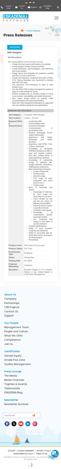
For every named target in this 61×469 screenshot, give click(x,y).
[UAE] (30, 3)
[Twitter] (13, 423)
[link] (33, 30)
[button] (56, 17)
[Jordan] (26, 3)
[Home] (22, 30)
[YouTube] (20, 423)
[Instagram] (34, 423)
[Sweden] (34, 3)
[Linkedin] (27, 423)
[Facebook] (7, 423)
